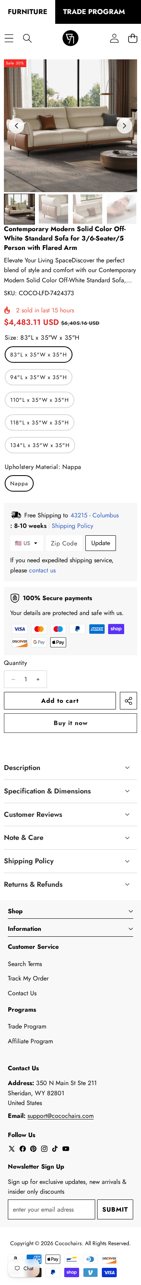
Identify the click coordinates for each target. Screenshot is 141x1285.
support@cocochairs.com (60, 1115)
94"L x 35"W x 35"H (38, 377)
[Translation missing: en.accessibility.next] (124, 126)
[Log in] (114, 38)
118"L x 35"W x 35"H (39, 422)
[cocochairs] (70, 38)
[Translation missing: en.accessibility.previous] (16, 126)
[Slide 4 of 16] (121, 209)
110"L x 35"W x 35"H (39, 400)
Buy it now (71, 722)
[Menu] (9, 38)
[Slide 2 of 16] (53, 209)
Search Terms (25, 963)
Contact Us (22, 993)
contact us (42, 570)
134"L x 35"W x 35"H (40, 445)
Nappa (19, 483)
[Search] (27, 38)
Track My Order (28, 978)
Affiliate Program (30, 1041)
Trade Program (27, 1026)
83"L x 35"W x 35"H (38, 354)
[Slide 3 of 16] (87, 209)
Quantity (15, 662)
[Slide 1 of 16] (19, 209)
